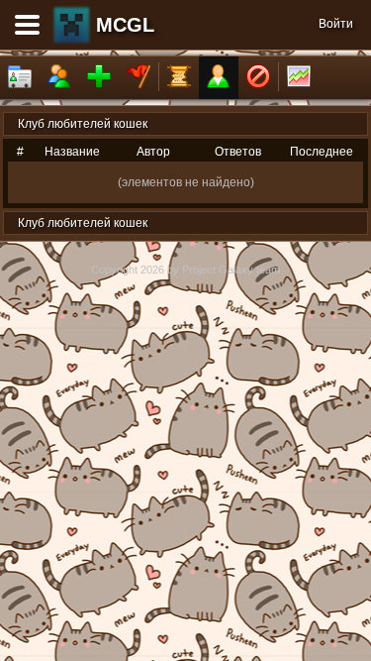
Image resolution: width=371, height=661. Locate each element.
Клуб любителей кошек (82, 124)
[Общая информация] (20, 77)
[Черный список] (258, 77)
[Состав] (59, 77)
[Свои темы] (218, 77)
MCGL (125, 25)
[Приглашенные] (99, 77)
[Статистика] (299, 77)
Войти (336, 24)
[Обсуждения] (179, 77)
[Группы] (138, 77)
